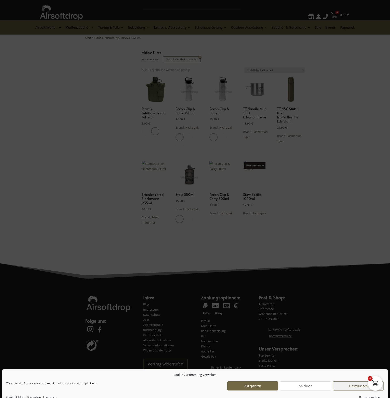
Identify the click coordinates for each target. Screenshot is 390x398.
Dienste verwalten (369, 390)
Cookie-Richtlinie (15, 390)
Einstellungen (358, 379)
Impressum (49, 390)
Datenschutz (34, 390)
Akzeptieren (252, 379)
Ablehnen (305, 379)
